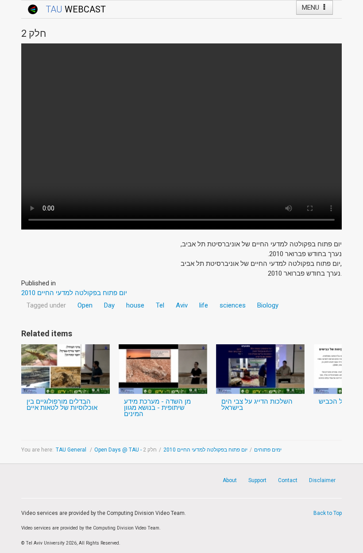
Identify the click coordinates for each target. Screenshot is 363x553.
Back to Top (327, 513)
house (135, 305)
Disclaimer (322, 480)
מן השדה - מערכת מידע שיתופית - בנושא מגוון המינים (157, 407)
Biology (267, 305)
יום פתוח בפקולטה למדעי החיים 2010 (205, 450)
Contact (287, 480)
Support (257, 480)
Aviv (182, 305)
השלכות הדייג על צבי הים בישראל (257, 404)
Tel (160, 305)
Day (109, 305)
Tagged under (46, 305)
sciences (233, 305)
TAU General (72, 450)
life (203, 305)
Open (85, 305)
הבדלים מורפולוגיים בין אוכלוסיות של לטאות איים (62, 404)
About (230, 480)
